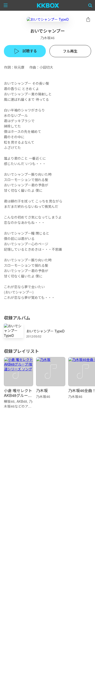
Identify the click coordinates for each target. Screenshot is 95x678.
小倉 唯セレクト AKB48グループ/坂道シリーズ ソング (18, 398)
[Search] (90, 5)
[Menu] (6, 5)
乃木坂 (42, 390)
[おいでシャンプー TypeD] (48, 19)
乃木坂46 (47, 37)
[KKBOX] (48, 5)
